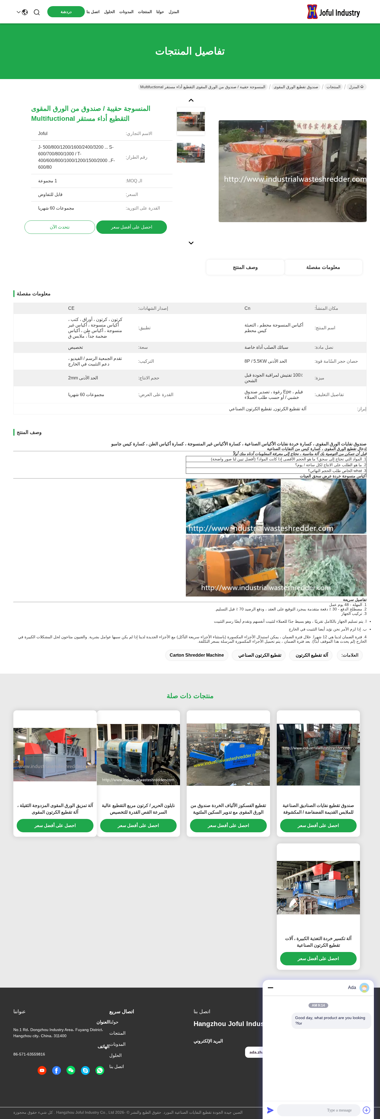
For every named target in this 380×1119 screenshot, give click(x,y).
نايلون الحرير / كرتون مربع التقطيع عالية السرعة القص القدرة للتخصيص (138, 808)
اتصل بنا (93, 11)
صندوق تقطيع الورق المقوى (296, 87)
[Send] (270, 1110)
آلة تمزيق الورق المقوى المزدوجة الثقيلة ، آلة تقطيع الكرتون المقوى (55, 808)
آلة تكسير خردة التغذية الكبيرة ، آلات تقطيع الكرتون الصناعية (318, 942)
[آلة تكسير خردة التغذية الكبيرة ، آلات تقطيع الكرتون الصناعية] (318, 888)
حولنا (160, 11)
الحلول (109, 11)
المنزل (174, 11)
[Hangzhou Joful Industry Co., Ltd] (336, 11)
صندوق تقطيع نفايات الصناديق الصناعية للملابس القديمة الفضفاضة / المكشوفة (318, 808)
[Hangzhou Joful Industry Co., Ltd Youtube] (42, 1070)
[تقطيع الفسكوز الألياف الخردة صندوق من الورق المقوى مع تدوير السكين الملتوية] (228, 754)
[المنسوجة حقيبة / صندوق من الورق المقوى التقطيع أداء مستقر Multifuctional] (293, 171)
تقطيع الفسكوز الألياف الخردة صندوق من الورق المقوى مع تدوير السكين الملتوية (228, 808)
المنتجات (145, 11)
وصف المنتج (245, 267)
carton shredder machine (197, 655)
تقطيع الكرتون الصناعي (259, 655)
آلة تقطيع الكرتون (312, 655)
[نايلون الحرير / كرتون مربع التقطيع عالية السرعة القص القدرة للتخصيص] (138, 754)
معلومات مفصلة (323, 267)
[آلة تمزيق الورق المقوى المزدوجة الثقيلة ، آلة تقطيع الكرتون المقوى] (55, 755)
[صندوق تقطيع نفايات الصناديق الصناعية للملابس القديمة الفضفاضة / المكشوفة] (318, 754)
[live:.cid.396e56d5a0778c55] (85, 1070)
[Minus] (270, 987)
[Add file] (367, 1110)
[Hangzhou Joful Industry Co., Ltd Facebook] (56, 1070)
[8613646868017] (100, 1070)
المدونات (126, 11)
